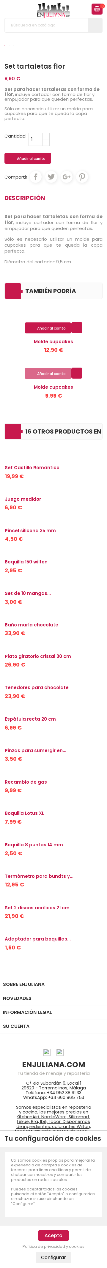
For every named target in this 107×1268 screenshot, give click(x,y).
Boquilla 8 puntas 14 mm (34, 845)
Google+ (67, 177)
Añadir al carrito (28, 158)
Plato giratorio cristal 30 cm (38, 656)
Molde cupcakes (53, 341)
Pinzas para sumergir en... (35, 750)
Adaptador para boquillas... (38, 939)
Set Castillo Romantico (32, 467)
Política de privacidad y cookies (53, 1246)
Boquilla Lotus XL (24, 813)
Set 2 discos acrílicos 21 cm (37, 908)
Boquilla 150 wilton (26, 562)
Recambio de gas (26, 782)
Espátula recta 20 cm (30, 719)
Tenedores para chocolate (37, 687)
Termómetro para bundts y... (39, 876)
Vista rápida (76, 327)
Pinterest (82, 177)
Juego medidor (23, 499)
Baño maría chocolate (31, 625)
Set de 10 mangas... (28, 593)
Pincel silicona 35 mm (30, 530)
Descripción (24, 198)
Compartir (36, 177)
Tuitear (51, 177)
